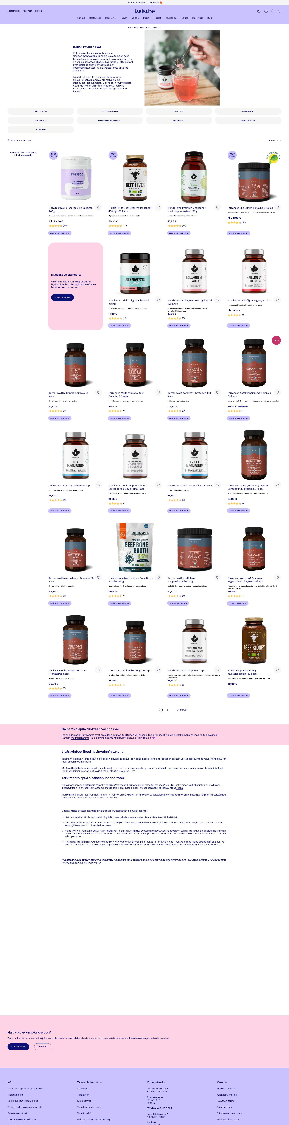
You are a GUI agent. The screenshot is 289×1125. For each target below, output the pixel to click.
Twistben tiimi (224, 1107)
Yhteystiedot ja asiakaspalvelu (25, 1107)
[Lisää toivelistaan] (98, 207)
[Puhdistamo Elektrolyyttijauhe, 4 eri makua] (135, 270)
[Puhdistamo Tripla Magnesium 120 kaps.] (194, 455)
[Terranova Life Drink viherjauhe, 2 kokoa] (254, 177)
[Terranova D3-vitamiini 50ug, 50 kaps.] (135, 640)
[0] (266, 11)
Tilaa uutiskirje (15, 1094)
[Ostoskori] (279, 11)
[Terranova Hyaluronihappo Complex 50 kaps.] (75, 547)
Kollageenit (248, 111)
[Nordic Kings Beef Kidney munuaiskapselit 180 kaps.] (254, 640)
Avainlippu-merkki (227, 1094)
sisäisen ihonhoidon (84, 56)
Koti (129, 27)
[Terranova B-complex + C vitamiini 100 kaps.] (194, 362)
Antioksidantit (110, 111)
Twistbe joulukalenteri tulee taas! (143, 2)
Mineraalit (41, 120)
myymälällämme (80, 737)
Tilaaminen (83, 1094)
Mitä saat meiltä (226, 1088)
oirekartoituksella (106, 797)
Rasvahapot (179, 120)
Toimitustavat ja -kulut (90, 1107)
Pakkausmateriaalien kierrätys (94, 1119)
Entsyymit (179, 111)
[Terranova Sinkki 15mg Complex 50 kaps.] (75, 362)
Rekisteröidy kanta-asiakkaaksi (25, 1088)
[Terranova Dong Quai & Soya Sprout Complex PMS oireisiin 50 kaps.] (254, 455)
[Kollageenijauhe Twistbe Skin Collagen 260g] (75, 177)
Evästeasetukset (17, 1113)
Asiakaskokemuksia (228, 1119)
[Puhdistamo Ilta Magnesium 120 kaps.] (75, 455)
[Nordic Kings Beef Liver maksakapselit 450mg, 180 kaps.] (135, 177)
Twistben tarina (226, 1101)
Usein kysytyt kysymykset (23, 1101)
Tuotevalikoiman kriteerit (22, 1119)
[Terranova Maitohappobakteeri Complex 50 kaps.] (135, 362)
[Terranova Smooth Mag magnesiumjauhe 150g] (194, 547)
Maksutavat (84, 1101)
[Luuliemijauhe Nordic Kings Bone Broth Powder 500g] (135, 547)
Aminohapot (40, 111)
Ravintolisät (139, 27)
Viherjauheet (248, 120)
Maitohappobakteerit (110, 120)
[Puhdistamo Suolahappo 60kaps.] (194, 640)
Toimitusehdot (85, 1113)
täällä (179, 787)
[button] (80, 18)
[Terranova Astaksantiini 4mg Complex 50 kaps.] (254, 362)
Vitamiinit (41, 130)
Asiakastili (83, 1088)
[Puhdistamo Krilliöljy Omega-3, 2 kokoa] (254, 270)
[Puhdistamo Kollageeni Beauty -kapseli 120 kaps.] (194, 270)
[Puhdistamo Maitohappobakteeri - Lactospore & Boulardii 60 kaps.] (135, 455)
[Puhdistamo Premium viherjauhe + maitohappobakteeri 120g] (194, 177)
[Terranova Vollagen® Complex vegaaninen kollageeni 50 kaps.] (254, 547)
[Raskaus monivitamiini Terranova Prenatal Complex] (75, 640)
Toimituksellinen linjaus (229, 1113)
